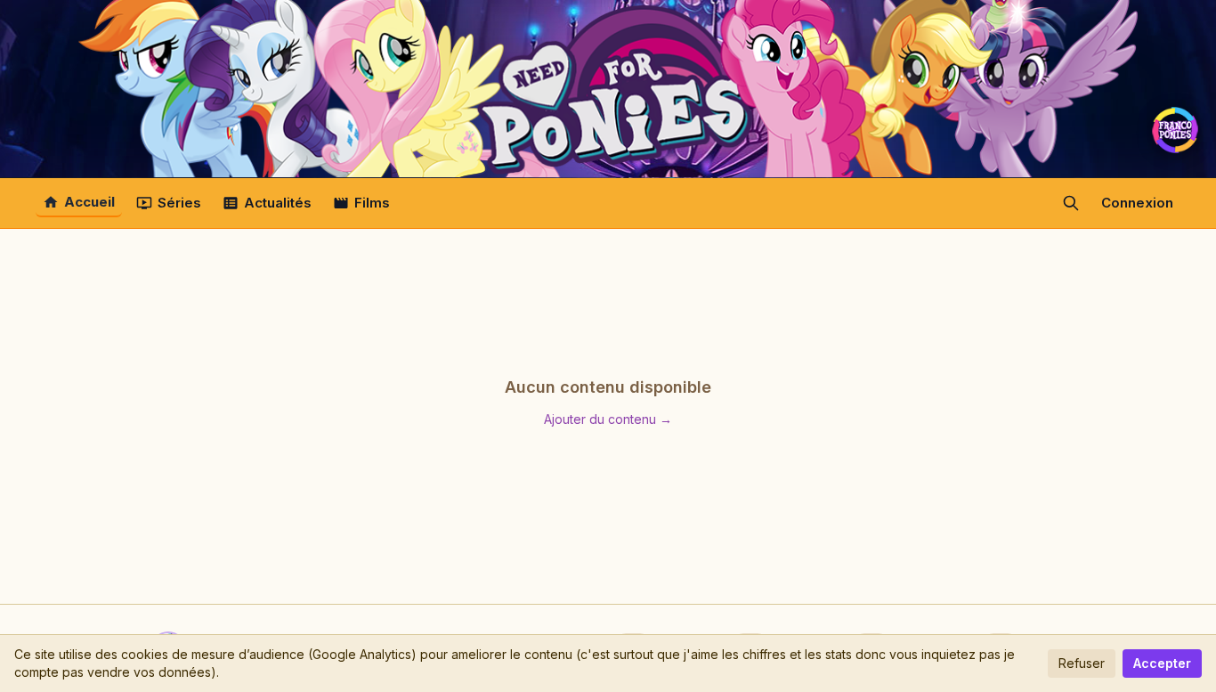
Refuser (1081, 663)
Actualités (278, 202)
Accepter (1162, 663)
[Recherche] (1071, 203)
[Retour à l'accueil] (608, 88)
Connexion (1137, 202)
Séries (179, 202)
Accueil (89, 201)
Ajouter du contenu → (608, 419)
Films (372, 202)
